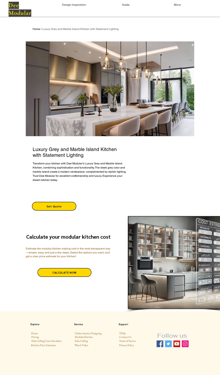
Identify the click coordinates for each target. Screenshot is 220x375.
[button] (54, 206)
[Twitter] (168, 343)
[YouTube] (176, 343)
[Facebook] (160, 343)
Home (36, 29)
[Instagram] (185, 343)
